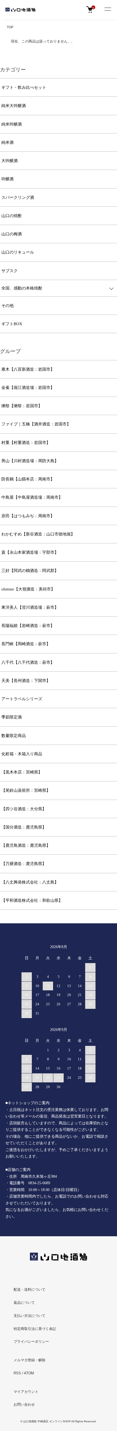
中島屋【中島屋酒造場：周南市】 (32, 497)
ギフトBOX (11, 324)
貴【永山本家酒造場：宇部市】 (30, 552)
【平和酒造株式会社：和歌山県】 (32, 900)
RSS (17, 1373)
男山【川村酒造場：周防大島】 (30, 461)
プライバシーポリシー (31, 1341)
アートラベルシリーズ (21, 699)
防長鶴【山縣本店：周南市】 (27, 479)
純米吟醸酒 (11, 124)
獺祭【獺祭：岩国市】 (21, 406)
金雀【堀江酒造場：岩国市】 (27, 387)
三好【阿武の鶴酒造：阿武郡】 (30, 570)
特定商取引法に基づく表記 (35, 1329)
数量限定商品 (13, 735)
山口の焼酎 (11, 216)
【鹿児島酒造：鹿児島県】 (25, 845)
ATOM (29, 1373)
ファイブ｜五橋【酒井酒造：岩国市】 (36, 424)
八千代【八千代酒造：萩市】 (27, 662)
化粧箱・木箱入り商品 (21, 754)
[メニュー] (107, 9)
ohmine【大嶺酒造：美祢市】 (28, 589)
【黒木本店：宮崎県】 (21, 772)
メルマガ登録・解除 (29, 1360)
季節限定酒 (11, 717)
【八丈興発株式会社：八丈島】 (30, 882)
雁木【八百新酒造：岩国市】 (27, 369)
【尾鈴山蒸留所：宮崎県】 (25, 790)
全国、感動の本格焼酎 (21, 288)
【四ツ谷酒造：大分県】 (23, 809)
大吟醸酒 (9, 161)
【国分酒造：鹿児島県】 (23, 827)
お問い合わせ (24, 1404)
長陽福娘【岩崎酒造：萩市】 (27, 625)
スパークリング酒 (17, 197)
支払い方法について (29, 1316)
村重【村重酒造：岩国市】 (25, 442)
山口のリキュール (17, 252)
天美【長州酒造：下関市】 (25, 680)
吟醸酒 (7, 179)
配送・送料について (29, 1289)
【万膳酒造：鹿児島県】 (23, 863)
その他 (7, 305)
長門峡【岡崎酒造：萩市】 (25, 644)
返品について (24, 1303)
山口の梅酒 (11, 234)
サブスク (9, 271)
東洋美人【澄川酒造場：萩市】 (30, 607)
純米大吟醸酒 (13, 105)
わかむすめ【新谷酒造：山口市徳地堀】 (38, 534)
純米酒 (7, 142)
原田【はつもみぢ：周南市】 (27, 516)
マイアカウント (26, 1392)
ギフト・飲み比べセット (23, 87)
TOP (10, 27)
